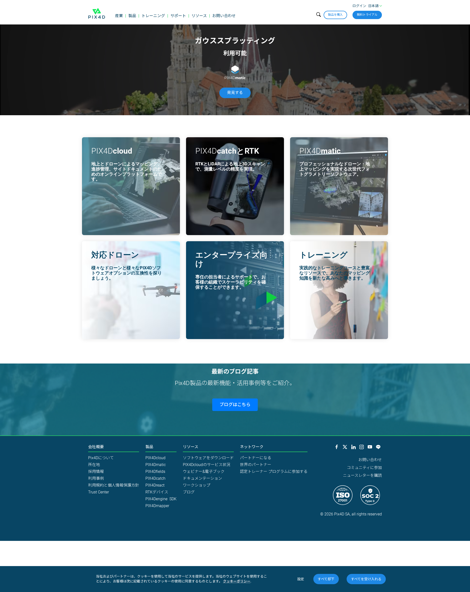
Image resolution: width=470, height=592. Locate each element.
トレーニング (153, 15)
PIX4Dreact (154, 485)
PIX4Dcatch (155, 478)
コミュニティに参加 (364, 467)
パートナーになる (255, 457)
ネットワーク (251, 447)
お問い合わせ (224, 15)
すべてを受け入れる (366, 579)
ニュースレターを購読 (362, 475)
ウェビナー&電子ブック (203, 471)
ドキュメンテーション (202, 478)
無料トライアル (367, 14)
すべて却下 (326, 579)
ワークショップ (196, 485)
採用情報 (96, 471)
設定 (300, 579)
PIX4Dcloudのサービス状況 (206, 464)
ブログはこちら (235, 404)
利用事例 (96, 478)
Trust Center (98, 492)
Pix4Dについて (101, 457)
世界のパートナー (255, 464)
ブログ (189, 492)
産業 (119, 15)
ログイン (359, 6)
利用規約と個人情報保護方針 (113, 485)
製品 (132, 15)
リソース (199, 15)
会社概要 (96, 447)
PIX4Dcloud (155, 457)
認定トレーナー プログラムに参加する (273, 471)
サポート (178, 15)
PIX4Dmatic (155, 464)
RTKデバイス (156, 492)
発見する (235, 92)
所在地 (94, 464)
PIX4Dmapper (157, 505)
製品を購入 (335, 14)
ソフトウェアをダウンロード (208, 457)
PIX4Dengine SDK (160, 499)
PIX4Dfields (155, 471)
